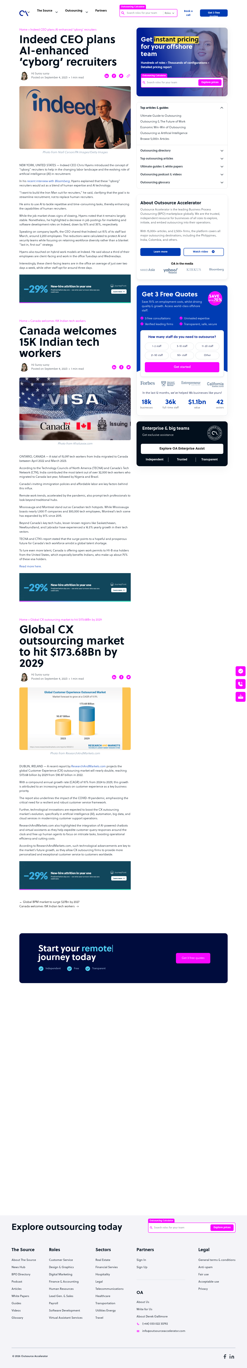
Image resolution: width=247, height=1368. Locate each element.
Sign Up (142, 1267)
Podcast (17, 1281)
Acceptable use (208, 1281)
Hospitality (102, 1274)
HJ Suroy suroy (40, 73)
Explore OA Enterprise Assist (182, 449)
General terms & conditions (216, 1260)
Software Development (64, 1310)
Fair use (203, 1274)
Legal (99, 1281)
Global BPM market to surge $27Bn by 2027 (51, 902)
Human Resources (61, 1289)
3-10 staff (182, 346)
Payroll (53, 1303)
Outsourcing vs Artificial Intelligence (164, 133)
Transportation (105, 1303)
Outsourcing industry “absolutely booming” (30, 1200)
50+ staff (182, 355)
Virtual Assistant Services (65, 1318)
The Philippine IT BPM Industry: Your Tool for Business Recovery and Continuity (183, 1203)
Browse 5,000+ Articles (154, 139)
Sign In (141, 1260)
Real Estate (102, 1260)
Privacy (203, 1289)
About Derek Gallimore (152, 1316)
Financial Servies (106, 1267)
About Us (143, 1302)
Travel (99, 1318)
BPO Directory (21, 1274)
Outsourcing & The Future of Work (162, 121)
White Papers (20, 1296)
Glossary (17, 1318)
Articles (17, 1289)
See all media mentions (204, 1166)
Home (23, 29)
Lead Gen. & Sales (61, 1296)
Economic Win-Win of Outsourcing (163, 127)
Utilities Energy (105, 1310)
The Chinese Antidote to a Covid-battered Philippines (151, 1200)
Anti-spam (205, 1267)
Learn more (160, 252)
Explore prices (210, 82)
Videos (16, 1310)
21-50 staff (157, 355)
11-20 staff (207, 346)
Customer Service (61, 1260)
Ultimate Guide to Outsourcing (160, 116)
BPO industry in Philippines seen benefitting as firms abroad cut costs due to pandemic (213, 1203)
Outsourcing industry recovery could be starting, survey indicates (62, 1201)
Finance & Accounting (64, 1281)
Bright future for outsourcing (122, 1196)
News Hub (18, 1267)
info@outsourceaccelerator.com (163, 1331)
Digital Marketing (60, 1274)
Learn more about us (161, 1151)
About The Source (24, 1260)
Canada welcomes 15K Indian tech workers (47, 906)
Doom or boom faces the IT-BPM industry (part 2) (92, 1198)
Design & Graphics (61, 1267)
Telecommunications (109, 1289)
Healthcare (102, 1296)
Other (207, 355)
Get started (182, 367)
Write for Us (144, 1309)
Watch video (199, 1151)
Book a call (188, 13)
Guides (16, 1303)
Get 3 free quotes (214, 14)
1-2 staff (156, 346)
